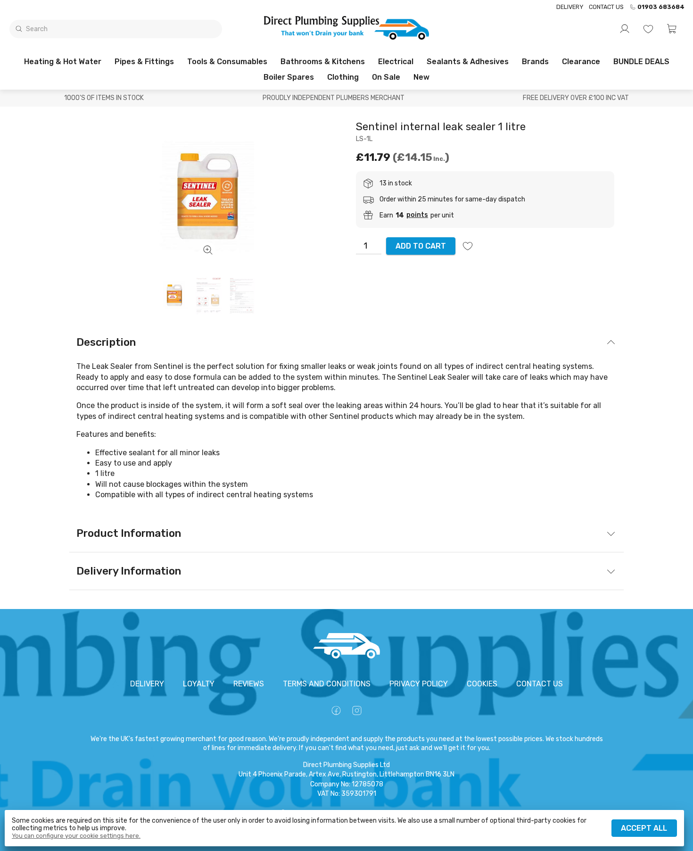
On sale (386, 77)
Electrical (395, 61)
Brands (535, 61)
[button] (672, 29)
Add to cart (421, 246)
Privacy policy (418, 683)
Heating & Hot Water (62, 61)
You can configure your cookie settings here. (76, 836)
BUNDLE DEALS (641, 61)
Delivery (569, 6)
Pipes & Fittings (144, 61)
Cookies (482, 683)
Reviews (248, 683)
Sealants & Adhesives (468, 61)
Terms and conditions (327, 683)
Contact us (606, 6)
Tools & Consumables (227, 61)
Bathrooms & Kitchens (322, 61)
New (421, 77)
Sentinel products (361, 416)
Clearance (581, 61)
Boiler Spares (289, 77)
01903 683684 (661, 7)
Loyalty (198, 683)
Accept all (644, 828)
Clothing (343, 77)
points (417, 215)
